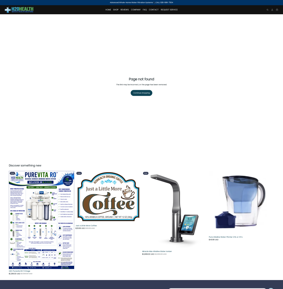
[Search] (267, 9)
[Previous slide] (145, 210)
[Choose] (271, 232)
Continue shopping (141, 93)
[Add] (71, 266)
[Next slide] (204, 210)
